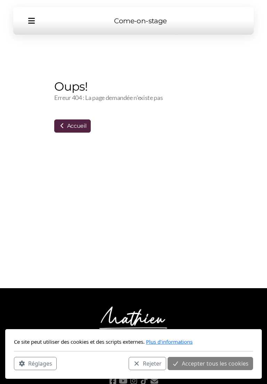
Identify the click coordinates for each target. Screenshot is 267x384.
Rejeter (152, 363)
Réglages (40, 363)
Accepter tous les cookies (215, 363)
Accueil (76, 126)
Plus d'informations (169, 341)
